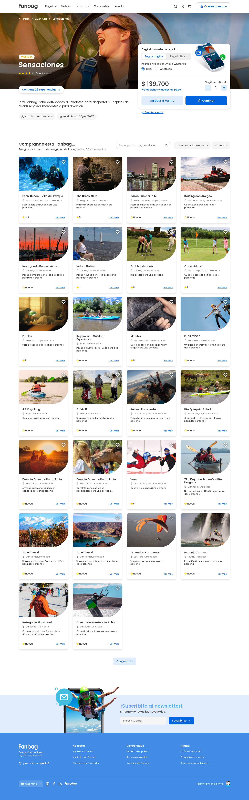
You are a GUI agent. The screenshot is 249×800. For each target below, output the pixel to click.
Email (149, 69)
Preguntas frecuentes (192, 757)
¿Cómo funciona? (152, 112)
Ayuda (119, 6)
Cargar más (124, 661)
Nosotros (83, 6)
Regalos (50, 6)
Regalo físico (178, 56)
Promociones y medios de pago (161, 89)
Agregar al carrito (162, 101)
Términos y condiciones (210, 783)
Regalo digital (154, 56)
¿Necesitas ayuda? (36, 763)
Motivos (66, 6)
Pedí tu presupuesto (138, 751)
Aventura (41, 19)
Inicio (26, 19)
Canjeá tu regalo (215, 6)
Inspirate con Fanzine (84, 757)
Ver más (60, 218)
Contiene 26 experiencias (39, 89)
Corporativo (102, 6)
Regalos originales (137, 757)
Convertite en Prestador (86, 763)
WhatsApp (166, 69)
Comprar (208, 101)
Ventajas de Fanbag (138, 763)
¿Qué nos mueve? (83, 751)
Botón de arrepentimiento (195, 763)
